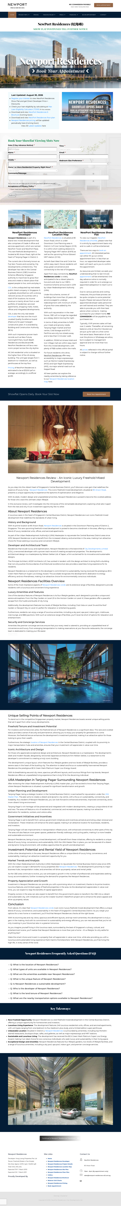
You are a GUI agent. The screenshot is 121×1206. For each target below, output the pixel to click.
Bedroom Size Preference (71, 161)
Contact (103, 15)
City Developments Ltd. (75, 1200)
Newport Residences (38, 490)
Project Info (23, 15)
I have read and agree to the (26, 189)
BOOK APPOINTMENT (104, 5)
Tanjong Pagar (48, 15)
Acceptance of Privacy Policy (21, 186)
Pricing (36, 15)
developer (12, 316)
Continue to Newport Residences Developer (59, 1138)
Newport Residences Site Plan (58, 1169)
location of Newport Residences (44, 742)
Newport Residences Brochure (58, 1178)
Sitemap (56, 1196)
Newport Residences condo (54, 585)
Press (61, 15)
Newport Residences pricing (23, 120)
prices (85, 350)
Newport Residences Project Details (60, 1164)
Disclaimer (63, 1196)
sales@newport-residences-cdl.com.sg (97, 1175)
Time (62, 146)
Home (12, 15)
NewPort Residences (53, 238)
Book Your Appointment (60, 71)
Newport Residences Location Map (60, 1167)
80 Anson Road (99, 490)
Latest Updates (35, 126)
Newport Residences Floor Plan (58, 1172)
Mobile (11, 160)
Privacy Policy (37, 189)
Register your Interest (20, 98)
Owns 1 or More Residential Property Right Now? (30, 167)
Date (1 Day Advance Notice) (21, 145)
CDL (10, 288)
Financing (73, 15)
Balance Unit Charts (55, 1180)
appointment (85, 277)
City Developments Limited (96, 549)
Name (11, 153)
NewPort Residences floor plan (42, 118)
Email (62, 153)
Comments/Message (17, 173)
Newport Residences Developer (59, 1161)
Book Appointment (89, 15)
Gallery (50, 1175)
